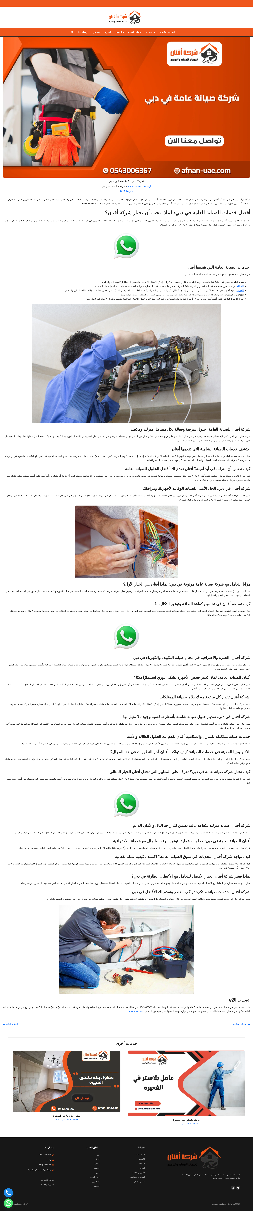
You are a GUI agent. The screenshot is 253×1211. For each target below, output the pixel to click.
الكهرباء (240, 290)
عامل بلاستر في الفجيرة (186, 1119)
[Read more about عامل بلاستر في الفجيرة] (186, 1083)
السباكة (240, 286)
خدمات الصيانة (192, 1123)
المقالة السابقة (241, 1024)
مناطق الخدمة (134, 32)
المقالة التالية (10, 1024)
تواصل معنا (83, 32)
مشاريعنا (120, 32)
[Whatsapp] (8, 1203)
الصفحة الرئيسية (167, 32)
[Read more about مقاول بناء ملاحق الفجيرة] (66, 1081)
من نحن (96, 32)
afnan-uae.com (136, 1011)
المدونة (108, 32)
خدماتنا (152, 32)
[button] (147, 32)
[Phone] (8, 1192)
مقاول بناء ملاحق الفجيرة (67, 1115)
